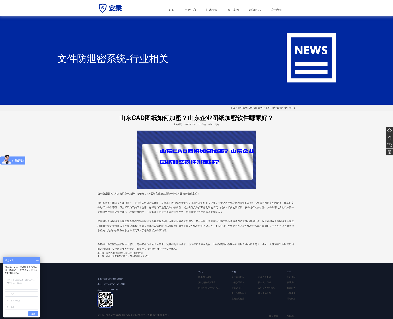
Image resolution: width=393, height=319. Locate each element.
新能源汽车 (237, 287)
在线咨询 (389, 130)
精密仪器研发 (238, 282)
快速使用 (291, 293)
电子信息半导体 (239, 293)
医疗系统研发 (238, 276)
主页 (232, 107)
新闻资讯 (255, 10)
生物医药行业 (238, 298)
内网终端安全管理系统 (209, 287)
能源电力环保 (264, 293)
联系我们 (291, 282)
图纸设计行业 (264, 282)
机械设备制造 (264, 276)
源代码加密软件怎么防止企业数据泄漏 (124, 252)
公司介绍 (291, 276)
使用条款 (291, 316)
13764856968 (389, 137)
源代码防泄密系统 (207, 282)
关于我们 (276, 10)
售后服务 (291, 287)
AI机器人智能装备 (266, 287)
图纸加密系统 (204, 276)
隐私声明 (273, 316)
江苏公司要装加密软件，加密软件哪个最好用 (127, 255)
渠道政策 (291, 298)
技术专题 (212, 10)
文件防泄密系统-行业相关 (280, 107)
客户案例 (233, 10)
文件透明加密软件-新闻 (250, 107)
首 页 (171, 10)
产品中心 (190, 10)
